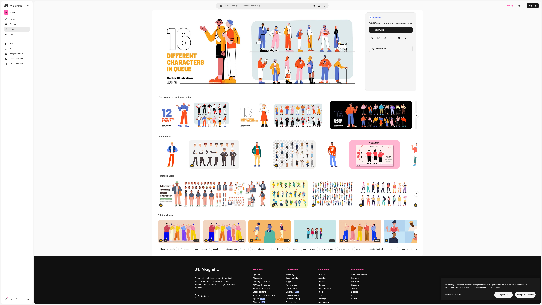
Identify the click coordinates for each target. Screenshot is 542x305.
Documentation (293, 278)
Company (323, 269)
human (294, 249)
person (359, 249)
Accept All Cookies (525, 294)
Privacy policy (292, 288)
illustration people (167, 249)
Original (177, 17)
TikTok (354, 288)
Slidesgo (322, 299)
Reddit (354, 299)
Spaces (256, 274)
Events (321, 295)
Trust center (291, 302)
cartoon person (231, 249)
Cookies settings (293, 299)
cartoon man (404, 249)
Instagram (355, 278)
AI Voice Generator (261, 288)
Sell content (323, 302)
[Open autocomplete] (220, 6)
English (203, 296)
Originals (292, 292)
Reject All (503, 294)
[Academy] (11, 299)
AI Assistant (258, 278)
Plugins (258, 302)
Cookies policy (292, 295)
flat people (185, 249)
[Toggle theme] (16, 299)
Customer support (359, 274)
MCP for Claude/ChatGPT (265, 295)
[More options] (405, 38)
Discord (354, 292)
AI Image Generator (262, 281)
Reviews (322, 281)
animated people (258, 249)
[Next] (416, 115)
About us (322, 278)
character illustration (376, 249)
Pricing (509, 5)
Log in (520, 5)
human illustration (278, 249)
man (244, 249)
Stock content (259, 292)
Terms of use (291, 285)
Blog (320, 292)
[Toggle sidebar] (27, 5)
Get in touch (357, 269)
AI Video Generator (261, 285)
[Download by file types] (410, 30)
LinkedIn (355, 285)
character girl (344, 249)
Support (289, 281)
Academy (290, 274)
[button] (203, 296)
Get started (292, 269)
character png (327, 249)
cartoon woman (309, 249)
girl (392, 249)
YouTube (355, 281)
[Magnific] (207, 270)
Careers (321, 285)
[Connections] (6, 299)
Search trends (324, 288)
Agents (258, 299)
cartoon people (201, 249)
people (216, 249)
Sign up (532, 5)
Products (258, 269)
